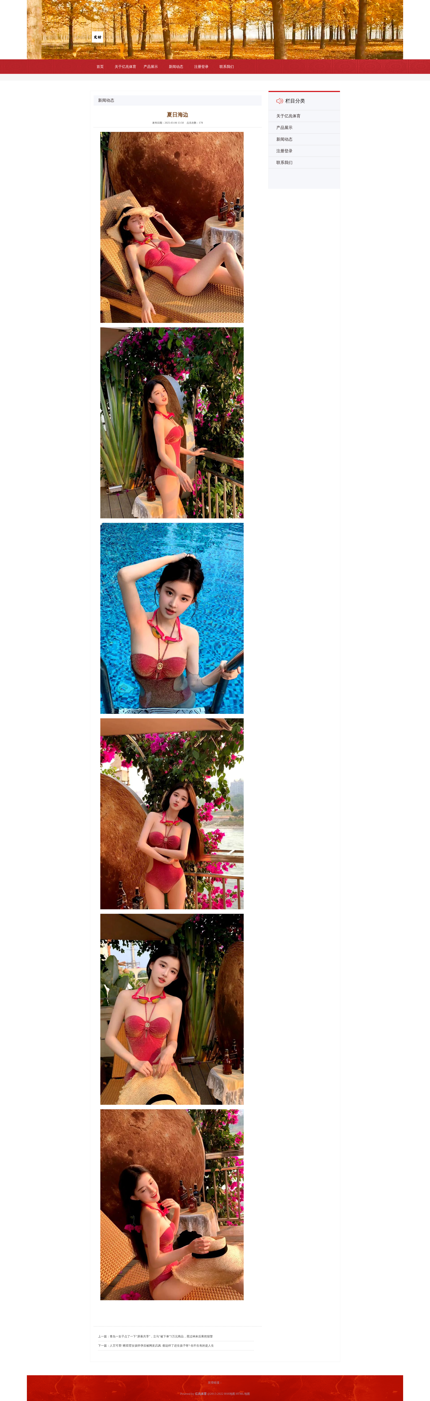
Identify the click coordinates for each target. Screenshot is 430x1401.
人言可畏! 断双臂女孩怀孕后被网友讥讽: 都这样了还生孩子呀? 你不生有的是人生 (162, 1345)
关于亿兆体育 (125, 67)
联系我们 (226, 67)
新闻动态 (176, 67)
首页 (100, 67)
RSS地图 (229, 1393)
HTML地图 (243, 1393)
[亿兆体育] (97, 36)
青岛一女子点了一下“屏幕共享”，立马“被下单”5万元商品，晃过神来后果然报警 (161, 1336)
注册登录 (201, 67)
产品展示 (151, 67)
